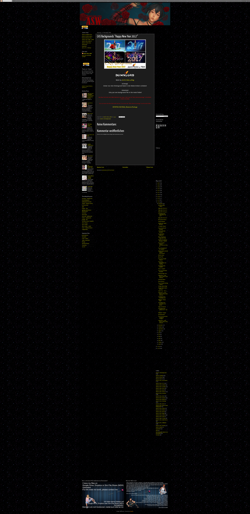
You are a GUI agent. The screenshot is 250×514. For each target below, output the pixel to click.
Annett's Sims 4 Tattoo (160, 415)
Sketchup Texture (85, 243)
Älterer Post (149, 167)
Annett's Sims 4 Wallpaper (161, 422)
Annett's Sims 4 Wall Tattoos (162, 419)
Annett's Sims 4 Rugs (160, 413)
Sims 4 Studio (85, 224)
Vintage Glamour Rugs (162, 286)
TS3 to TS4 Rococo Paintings (162, 229)
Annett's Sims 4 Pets (160, 403)
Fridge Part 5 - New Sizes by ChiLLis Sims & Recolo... (163, 276)
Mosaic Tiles (160, 257)
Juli (159, 332)
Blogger (131, 511)
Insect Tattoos (161, 281)
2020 (158, 194)
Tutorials (157, 434)
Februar (160, 342)
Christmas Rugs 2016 (162, 273)
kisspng (83, 241)
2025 (158, 184)
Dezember (160, 203)
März (159, 340)
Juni (159, 334)
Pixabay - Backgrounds (86, 217)
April (159, 338)
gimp (83, 206)
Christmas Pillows (161, 279)
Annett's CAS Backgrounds (105, 118)
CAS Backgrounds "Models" (161, 266)
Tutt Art (83, 246)
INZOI (157, 430)
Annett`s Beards (159, 427)
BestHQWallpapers (85, 200)
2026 (158, 183)
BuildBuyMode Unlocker (86, 201)
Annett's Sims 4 (159, 378)
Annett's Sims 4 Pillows (160, 408)
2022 (158, 190)
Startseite (125, 167)
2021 (158, 192)
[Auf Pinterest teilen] (124, 117)
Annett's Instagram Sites (87, 34)
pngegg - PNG (85, 219)
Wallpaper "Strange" (162, 312)
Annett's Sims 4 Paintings (161, 401)
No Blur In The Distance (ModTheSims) (86, 211)
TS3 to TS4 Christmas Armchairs (162, 271)
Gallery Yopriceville (86, 240)
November (160, 325)
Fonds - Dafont (85, 238)
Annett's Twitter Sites (86, 42)
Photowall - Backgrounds (87, 216)
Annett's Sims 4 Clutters (161, 385)
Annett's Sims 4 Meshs (160, 399)
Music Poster (90, 113)
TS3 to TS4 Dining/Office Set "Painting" (162, 263)
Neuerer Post (100, 167)
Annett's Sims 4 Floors (160, 391)
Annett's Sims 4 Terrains (161, 418)
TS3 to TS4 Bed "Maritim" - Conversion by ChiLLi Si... (163, 244)
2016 (158, 202)
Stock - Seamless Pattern (87, 227)
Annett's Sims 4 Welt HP (87, 41)
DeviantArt (84, 236)
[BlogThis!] (120, 117)
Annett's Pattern (159, 377)
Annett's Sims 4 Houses (160, 397)
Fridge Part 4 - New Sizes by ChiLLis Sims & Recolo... (163, 294)
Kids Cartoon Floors (162, 219)
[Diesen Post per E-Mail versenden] (119, 117)
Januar (159, 344)
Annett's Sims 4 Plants (160, 409)
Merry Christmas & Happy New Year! (162, 237)
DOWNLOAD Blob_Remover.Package (125, 107)
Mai (159, 336)
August (160, 330)
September (160, 328)
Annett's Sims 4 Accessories (161, 380)
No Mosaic (84, 212)
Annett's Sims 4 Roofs (160, 411)
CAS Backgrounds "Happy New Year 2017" (162, 215)
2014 (158, 348)
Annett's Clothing (159, 375)
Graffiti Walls (90, 186)
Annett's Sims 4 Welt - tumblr (88, 39)
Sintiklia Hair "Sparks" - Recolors (162, 224)
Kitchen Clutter (161, 255)
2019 (158, 196)
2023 (158, 188)
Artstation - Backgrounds (87, 198)
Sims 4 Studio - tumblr (86, 226)
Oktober (160, 327)
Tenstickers (84, 245)
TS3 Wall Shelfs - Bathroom (161, 235)
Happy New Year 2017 (162, 208)
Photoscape (84, 214)
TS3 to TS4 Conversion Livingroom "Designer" (162, 317)
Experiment (84, 46)
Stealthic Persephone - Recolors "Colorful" (163, 240)
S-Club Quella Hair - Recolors (162, 232)
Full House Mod (85, 205)
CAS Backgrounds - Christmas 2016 (162, 297)
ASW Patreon (84, 44)
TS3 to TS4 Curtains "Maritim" (162, 259)
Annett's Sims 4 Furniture (161, 393)
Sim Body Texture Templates (88, 221)
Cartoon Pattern (161, 221)
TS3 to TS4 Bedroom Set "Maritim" (162, 249)
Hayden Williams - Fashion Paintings (90, 177)
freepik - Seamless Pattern (87, 203)
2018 (158, 198)
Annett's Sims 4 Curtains (161, 386)
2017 (158, 200)
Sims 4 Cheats (85, 222)
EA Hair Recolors (161, 314)
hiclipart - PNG (85, 208)
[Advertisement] (162, 50)
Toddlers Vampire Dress (90, 145)
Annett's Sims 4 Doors (160, 388)
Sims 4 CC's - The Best (86, 47)
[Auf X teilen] (121, 117)
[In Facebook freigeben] (123, 117)
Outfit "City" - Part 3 (162, 290)
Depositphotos (85, 235)
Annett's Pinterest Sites (87, 37)
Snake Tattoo (90, 155)
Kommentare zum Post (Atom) (108, 170)
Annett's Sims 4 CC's (160, 383)
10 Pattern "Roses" (162, 226)
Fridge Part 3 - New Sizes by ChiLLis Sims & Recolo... (163, 321)
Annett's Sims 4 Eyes (160, 390)
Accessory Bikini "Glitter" (161, 206)
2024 (158, 186)
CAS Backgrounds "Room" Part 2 (90, 166)
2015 (158, 346)
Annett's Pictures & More (87, 36)
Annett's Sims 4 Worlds (160, 425)
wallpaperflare (85, 229)
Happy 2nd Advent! (162, 306)
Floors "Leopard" (161, 268)
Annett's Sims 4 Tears (160, 416)
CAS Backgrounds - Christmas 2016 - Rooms (162, 304)
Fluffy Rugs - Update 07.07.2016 (89, 125)
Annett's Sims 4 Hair (160, 396)
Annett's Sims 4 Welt (87, 53)
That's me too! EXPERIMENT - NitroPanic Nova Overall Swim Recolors (90, 96)
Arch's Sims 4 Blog (128, 80)
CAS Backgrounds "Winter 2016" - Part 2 (162, 309)
